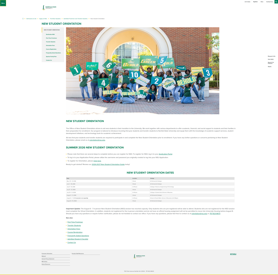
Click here (97, 161)
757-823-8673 (215, 214)
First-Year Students (55, 18)
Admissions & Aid (31, 18)
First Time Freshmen (51, 38)
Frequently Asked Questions (78, 236)
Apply (269, 66)
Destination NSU (50, 34)
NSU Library (44, 261)
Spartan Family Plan (51, 56)
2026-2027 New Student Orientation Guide (108, 164)
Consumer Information (47, 253)
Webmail (44, 256)
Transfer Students (74, 225)
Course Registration (74, 232)
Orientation (71, 229)
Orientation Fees (50, 45)
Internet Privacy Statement (48, 259)
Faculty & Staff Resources (78, 253)
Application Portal (165, 154)
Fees (78, 229)
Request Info (271, 56)
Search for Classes (271, 63)
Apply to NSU (43, 18)
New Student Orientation (52, 30)
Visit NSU (271, 59)
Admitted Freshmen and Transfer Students (75, 18)
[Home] (23, 18)
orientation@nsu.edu (97, 140)
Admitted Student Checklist (77, 239)
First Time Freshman (75, 222)
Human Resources (46, 264)
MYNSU (233, 254)
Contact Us (71, 242)
